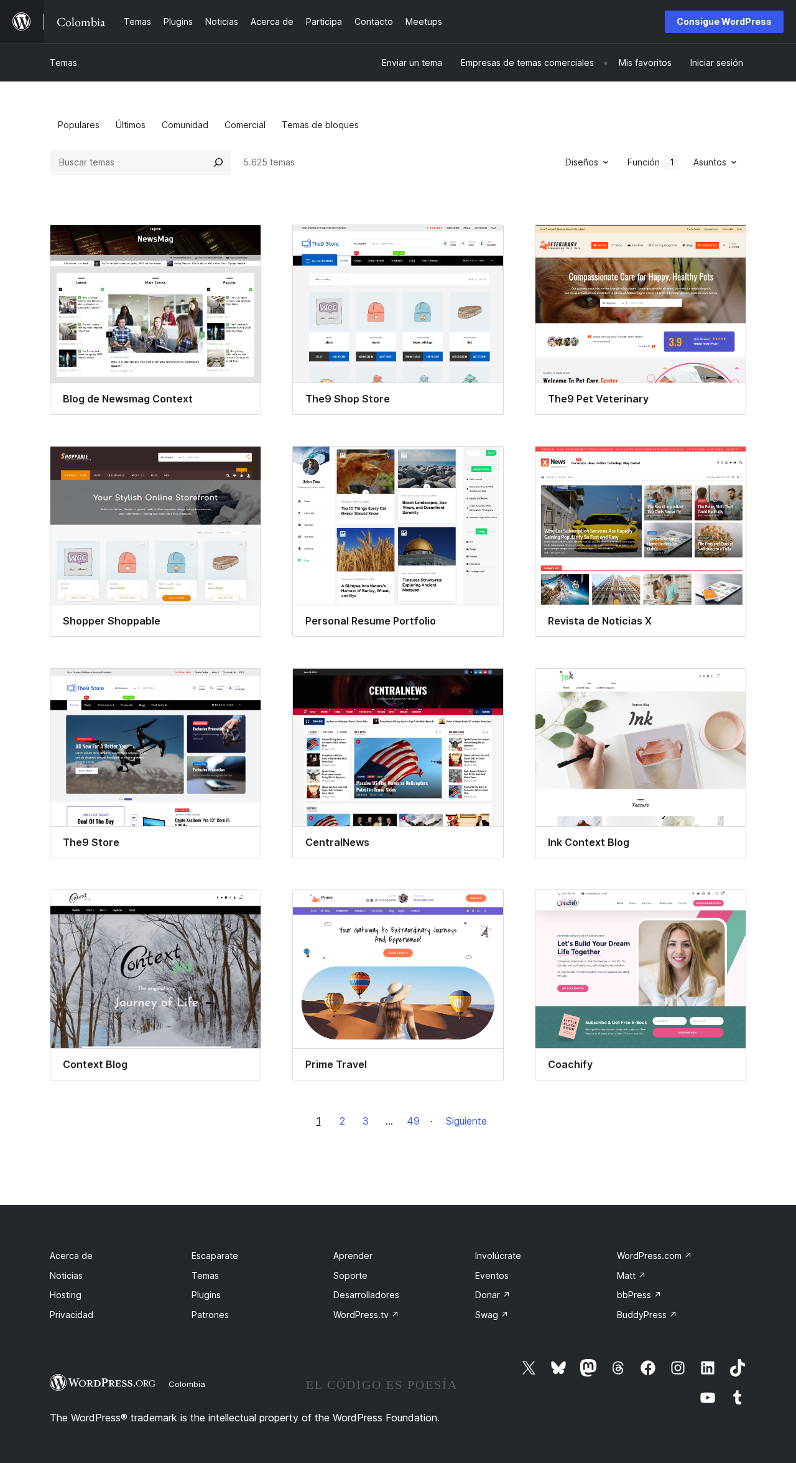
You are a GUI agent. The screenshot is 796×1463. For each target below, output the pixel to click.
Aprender (353, 1255)
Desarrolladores (366, 1294)
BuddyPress (647, 1314)
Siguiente (466, 1121)
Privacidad (71, 1314)
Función (650, 162)
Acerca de (71, 1255)
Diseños (581, 162)
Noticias (66, 1275)
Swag (492, 1314)
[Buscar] (218, 162)
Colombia (187, 1384)
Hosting (65, 1294)
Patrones (210, 1314)
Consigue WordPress (724, 21)
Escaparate (215, 1255)
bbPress (639, 1294)
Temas (63, 62)
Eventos (492, 1275)
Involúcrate (498, 1255)
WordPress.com (654, 1255)
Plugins (206, 1294)
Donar (493, 1294)
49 (413, 1121)
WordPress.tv (366, 1314)
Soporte (350, 1275)
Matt (631, 1275)
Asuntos (709, 162)
